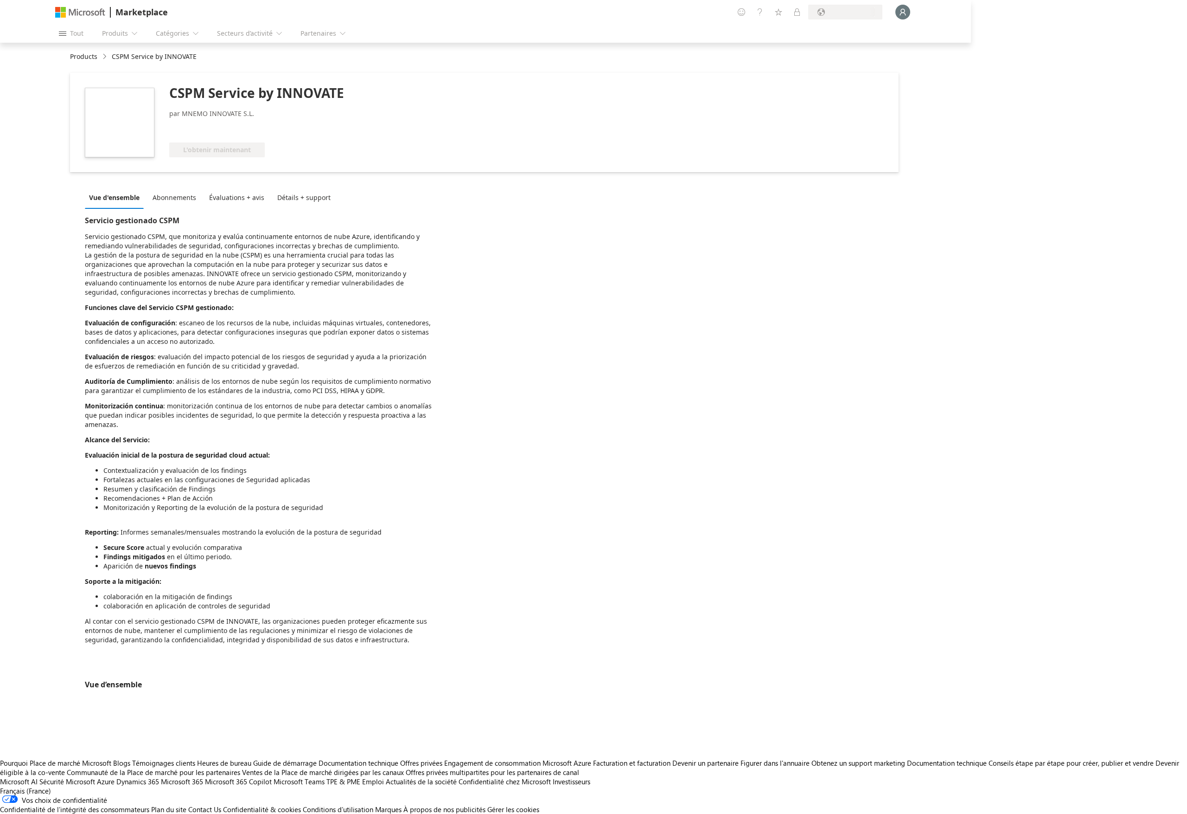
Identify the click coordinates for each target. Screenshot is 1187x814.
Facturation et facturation (631, 763)
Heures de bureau (224, 763)
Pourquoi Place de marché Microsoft (55, 763)
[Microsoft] (80, 12)
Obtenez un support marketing (858, 763)
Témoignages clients (163, 763)
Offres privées (421, 763)
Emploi (373, 781)
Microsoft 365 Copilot (238, 781)
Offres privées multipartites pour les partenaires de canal (492, 772)
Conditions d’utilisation (338, 809)
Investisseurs (571, 781)
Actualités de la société (421, 781)
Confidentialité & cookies (262, 809)
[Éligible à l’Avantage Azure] (206, 128)
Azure (106, 781)
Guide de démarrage (285, 763)
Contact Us (204, 809)
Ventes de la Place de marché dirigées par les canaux (323, 772)
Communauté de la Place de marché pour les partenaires (153, 772)
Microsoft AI (19, 781)
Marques (388, 809)
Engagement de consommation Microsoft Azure (518, 763)
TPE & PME (343, 781)
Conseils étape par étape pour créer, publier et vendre (1071, 763)
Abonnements (174, 197)
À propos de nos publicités (444, 809)
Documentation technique (358, 763)
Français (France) (25, 790)
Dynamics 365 (137, 781)
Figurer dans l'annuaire (775, 763)
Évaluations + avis (236, 197)
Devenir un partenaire (705, 763)
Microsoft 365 (182, 781)
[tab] (116, 197)
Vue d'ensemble (114, 197)
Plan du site (168, 809)
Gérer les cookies (513, 809)
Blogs (121, 763)
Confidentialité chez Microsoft (505, 781)
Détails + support (304, 197)
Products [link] (83, 56)
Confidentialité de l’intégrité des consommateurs (74, 809)
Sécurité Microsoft (67, 781)
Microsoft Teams (299, 781)
